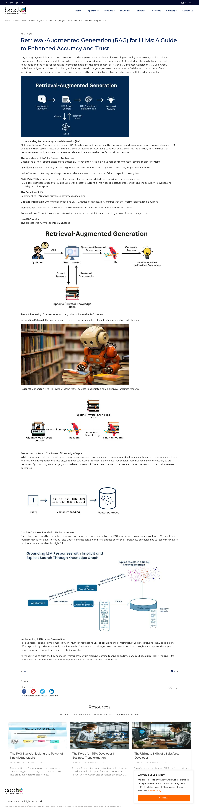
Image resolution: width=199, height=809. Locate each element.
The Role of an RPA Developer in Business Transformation (93, 755)
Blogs (24, 20)
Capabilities (92, 10)
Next (173, 671)
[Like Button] (170, 689)
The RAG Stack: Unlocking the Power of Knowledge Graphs (36, 755)
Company (170, 10)
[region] (164, 787)
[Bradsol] (15, 10)
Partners (140, 10)
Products (108, 10)
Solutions (124, 10)
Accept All (164, 798)
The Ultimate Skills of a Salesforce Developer (157, 755)
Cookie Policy (154, 791)
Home (78, 10)
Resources (156, 10)
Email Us (188, 3)
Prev (25, 671)
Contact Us (187, 10)
